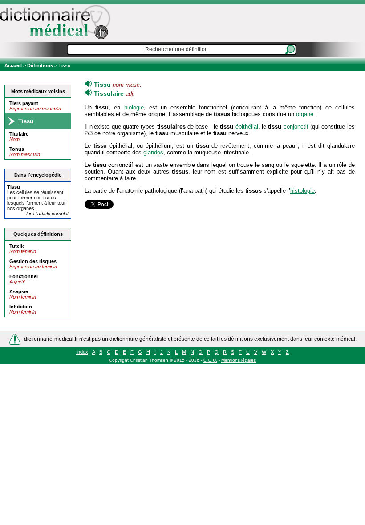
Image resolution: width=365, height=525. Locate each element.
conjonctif (296, 126)
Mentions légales (238, 360)
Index (82, 352)
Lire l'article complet (47, 213)
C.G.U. (210, 360)
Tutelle (17, 246)
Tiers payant (23, 103)
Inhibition (20, 306)
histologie (302, 190)
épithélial (246, 126)
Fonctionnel (23, 276)
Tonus (16, 149)
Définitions (40, 65)
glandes (153, 152)
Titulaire (18, 134)
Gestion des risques (33, 261)
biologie (134, 107)
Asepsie (18, 291)
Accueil (13, 65)
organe (304, 114)
